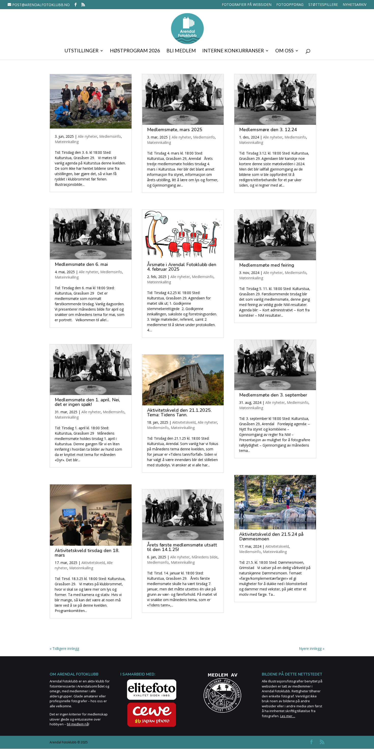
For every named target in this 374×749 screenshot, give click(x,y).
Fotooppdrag (290, 5)
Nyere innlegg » (311, 648)
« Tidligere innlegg (64, 648)
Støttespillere (323, 5)
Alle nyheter (87, 136)
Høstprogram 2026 (135, 51)
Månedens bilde (205, 557)
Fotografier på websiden (246, 5)
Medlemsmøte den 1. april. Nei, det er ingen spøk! (87, 402)
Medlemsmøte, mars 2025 (174, 130)
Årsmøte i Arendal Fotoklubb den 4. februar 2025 (181, 267)
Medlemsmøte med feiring (266, 265)
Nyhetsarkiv (354, 5)
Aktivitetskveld (93, 562)
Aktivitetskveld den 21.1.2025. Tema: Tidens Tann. (179, 412)
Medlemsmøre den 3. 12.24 (268, 130)
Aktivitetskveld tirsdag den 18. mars (87, 552)
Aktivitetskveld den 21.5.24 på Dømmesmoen (271, 536)
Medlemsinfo (110, 136)
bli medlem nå (78, 724)
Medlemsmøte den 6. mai (81, 264)
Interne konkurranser (233, 51)
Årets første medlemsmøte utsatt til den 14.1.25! (182, 547)
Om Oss (284, 51)
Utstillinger (81, 51)
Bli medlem (181, 51)
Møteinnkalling (67, 141)
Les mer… (287, 716)
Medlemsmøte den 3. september (273, 395)
